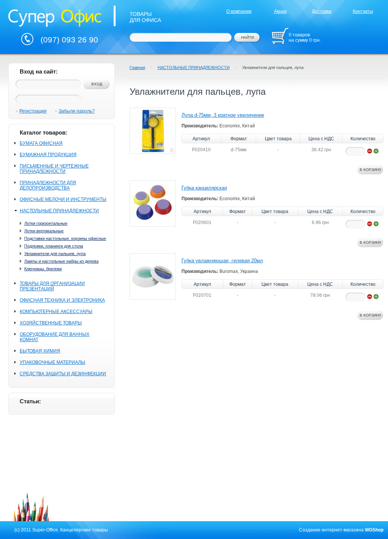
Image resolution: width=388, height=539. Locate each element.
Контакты (363, 11)
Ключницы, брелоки (43, 268)
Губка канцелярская (204, 188)
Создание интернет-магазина (331, 530)
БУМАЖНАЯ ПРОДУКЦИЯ (48, 154)
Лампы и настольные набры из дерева (61, 261)
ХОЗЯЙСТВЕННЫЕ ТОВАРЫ (51, 323)
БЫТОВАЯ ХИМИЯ (40, 351)
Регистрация (33, 111)
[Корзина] (280, 36)
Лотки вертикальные (44, 231)
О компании (239, 11)
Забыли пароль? (77, 111)
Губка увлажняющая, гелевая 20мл (222, 260)
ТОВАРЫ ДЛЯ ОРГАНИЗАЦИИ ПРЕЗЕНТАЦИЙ (52, 286)
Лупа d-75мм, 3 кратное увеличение (222, 115)
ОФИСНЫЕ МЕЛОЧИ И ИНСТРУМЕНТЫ (63, 199)
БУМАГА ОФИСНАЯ (41, 143)
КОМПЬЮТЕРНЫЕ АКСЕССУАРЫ (56, 311)
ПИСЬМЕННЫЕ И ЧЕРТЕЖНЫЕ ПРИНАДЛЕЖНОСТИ (54, 168)
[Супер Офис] (55, 17)
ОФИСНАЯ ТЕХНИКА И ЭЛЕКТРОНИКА (62, 300)
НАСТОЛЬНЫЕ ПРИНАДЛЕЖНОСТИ (59, 210)
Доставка (322, 11)
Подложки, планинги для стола (53, 246)
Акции (280, 11)
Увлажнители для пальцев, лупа (55, 253)
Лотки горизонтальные (45, 223)
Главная (137, 67)
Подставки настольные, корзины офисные (65, 238)
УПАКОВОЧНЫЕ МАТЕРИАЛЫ (52, 362)
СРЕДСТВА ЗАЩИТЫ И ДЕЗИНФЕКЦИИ (63, 373)
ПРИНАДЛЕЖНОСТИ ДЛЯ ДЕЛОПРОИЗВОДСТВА (48, 185)
